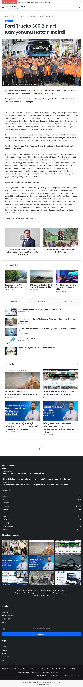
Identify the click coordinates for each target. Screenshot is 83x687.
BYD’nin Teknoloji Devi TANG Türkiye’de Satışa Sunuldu (41, 286)
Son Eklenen (41, 301)
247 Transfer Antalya (26, 338)
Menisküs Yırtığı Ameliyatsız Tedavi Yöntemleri (36, 348)
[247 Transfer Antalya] (11, 341)
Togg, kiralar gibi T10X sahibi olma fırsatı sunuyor (15, 286)
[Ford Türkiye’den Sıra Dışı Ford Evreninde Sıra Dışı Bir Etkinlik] (67, 276)
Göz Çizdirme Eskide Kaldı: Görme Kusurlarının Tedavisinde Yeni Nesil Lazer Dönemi (58, 428)
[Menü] (3, 8)
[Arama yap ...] (80, 8)
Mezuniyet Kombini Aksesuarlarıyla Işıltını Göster (21, 393)
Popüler (14, 301)
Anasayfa (9, 16)
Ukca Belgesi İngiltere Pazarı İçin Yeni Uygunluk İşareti (39, 309)
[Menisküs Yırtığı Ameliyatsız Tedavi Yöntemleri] (11, 351)
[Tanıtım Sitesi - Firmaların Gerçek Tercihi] (17, 7)
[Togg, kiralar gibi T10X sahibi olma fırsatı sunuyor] (16, 276)
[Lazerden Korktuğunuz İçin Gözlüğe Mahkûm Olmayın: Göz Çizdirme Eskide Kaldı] (22, 411)
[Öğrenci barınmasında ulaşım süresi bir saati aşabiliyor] (60, 379)
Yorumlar (68, 301)
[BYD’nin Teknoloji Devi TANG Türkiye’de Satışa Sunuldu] (41, 276)
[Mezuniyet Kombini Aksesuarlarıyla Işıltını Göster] (22, 379)
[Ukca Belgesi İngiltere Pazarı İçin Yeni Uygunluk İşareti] (11, 312)
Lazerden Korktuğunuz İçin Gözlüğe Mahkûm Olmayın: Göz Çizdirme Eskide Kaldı (45, 2)
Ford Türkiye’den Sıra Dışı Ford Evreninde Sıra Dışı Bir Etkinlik (66, 287)
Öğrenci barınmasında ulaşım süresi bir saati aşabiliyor (59, 393)
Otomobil (17, 16)
